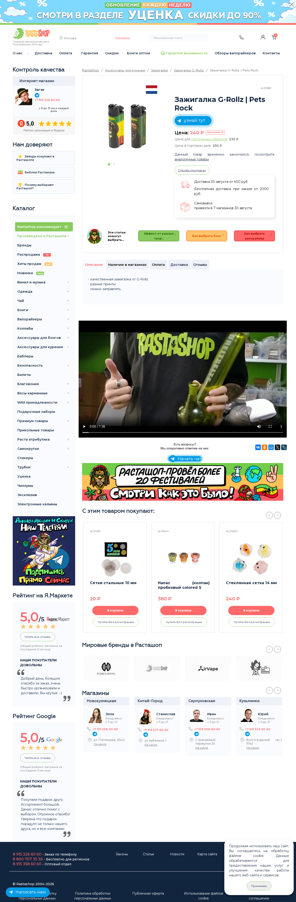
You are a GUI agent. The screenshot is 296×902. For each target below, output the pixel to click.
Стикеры (25, 458)
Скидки (112, 53)
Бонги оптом (138, 53)
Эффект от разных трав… (159, 236)
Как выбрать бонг (206, 236)
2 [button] (114, 164)
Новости (177, 854)
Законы (122, 854)
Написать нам (30, 892)
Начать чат (189, 458)
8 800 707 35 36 (28, 859)
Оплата (65, 53)
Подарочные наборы (36, 412)
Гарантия (89, 53)
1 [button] (109, 164)
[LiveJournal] (284, 447)
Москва (70, 38)
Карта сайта (207, 854)
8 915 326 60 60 (27, 854)
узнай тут (194, 120)
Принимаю (259, 886)
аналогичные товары (192, 159)
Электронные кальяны (37, 504)
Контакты (271, 53)
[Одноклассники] (264, 447)
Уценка (24, 476)
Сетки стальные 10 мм (113, 583)
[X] (277, 447)
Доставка (43, 53)
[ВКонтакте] (258, 447)
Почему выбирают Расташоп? (35, 186)
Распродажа (33, 254)
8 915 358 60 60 (27, 864)
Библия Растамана (39, 172)
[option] (127, 125)
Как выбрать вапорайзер (254, 236)
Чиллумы (25, 486)
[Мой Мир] (271, 447)
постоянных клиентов (209, 139)
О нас (18, 53)
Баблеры (25, 356)
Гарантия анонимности (187, 53)
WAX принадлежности (37, 402)
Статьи (148, 854)
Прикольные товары (35, 430)
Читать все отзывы (38, 636)
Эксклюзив (27, 495)
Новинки (30, 273)
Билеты (24, 375)
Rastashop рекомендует (39, 227)
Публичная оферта (148, 893)
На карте (100, 744)
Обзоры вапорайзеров (235, 53)
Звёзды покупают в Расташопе (35, 158)
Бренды (24, 245)
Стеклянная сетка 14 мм (251, 583)
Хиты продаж (34, 264)
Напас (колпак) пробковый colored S (184, 585)
